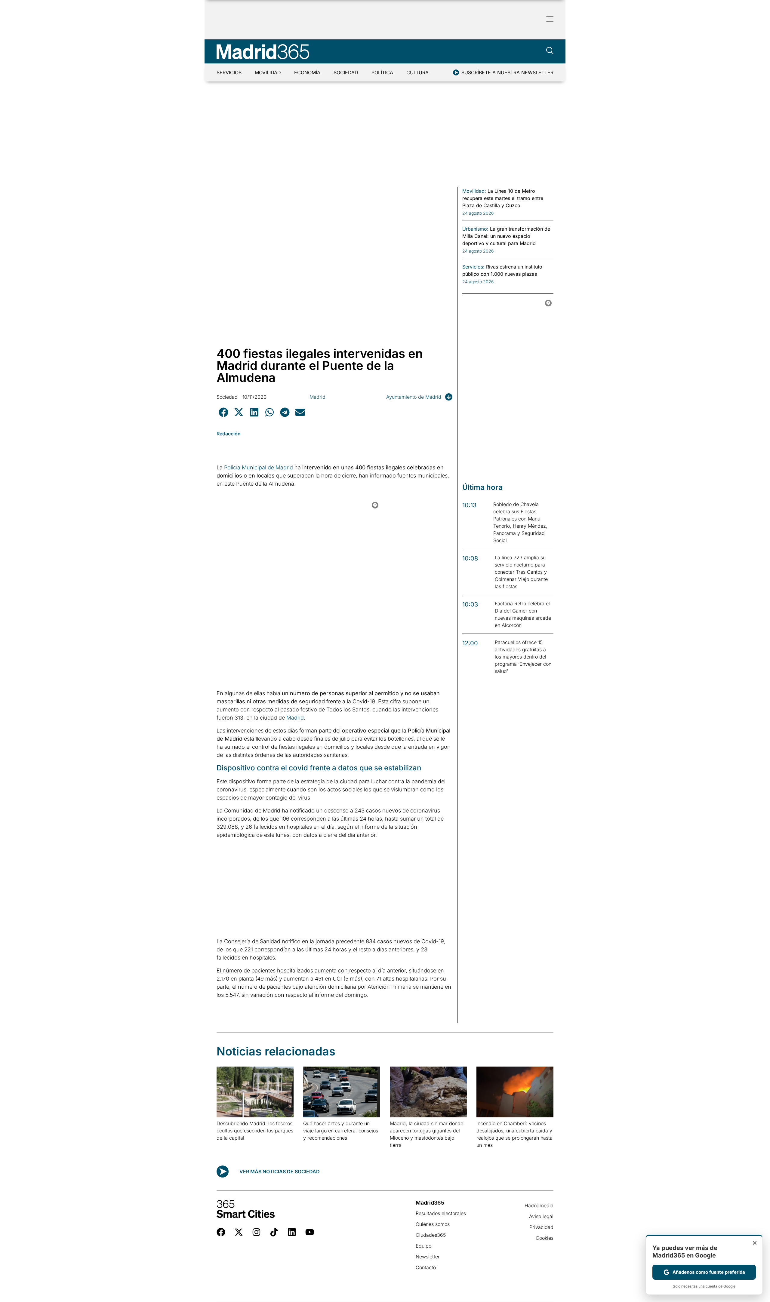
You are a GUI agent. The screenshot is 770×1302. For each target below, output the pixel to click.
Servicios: (473, 267)
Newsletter (428, 1257)
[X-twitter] (238, 1232)
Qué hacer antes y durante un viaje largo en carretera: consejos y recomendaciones (340, 1130)
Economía (307, 72)
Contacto (426, 1267)
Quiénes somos (433, 1224)
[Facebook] (221, 1232)
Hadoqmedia (539, 1205)
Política (382, 72)
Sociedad (346, 72)
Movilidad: (474, 191)
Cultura (417, 72)
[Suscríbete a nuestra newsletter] (456, 72)
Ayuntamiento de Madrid (413, 397)
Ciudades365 (431, 1235)
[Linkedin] (292, 1232)
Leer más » (226, 1145)
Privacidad (541, 1227)
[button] (223, 412)
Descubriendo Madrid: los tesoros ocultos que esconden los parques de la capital (255, 1130)
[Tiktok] (274, 1232)
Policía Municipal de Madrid (258, 467)
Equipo (423, 1246)
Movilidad (268, 72)
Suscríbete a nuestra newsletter (507, 72)
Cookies (544, 1238)
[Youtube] (309, 1232)
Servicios (229, 72)
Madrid (317, 397)
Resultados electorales (441, 1213)
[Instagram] (256, 1232)
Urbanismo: (475, 229)
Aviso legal (541, 1216)
